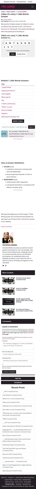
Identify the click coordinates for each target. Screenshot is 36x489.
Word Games (10, 12)
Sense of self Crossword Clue (12, 454)
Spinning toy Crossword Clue (12, 471)
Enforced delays (6, 110)
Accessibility (27, 482)
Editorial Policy (9, 482)
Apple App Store (17, 136)
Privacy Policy (29, 337)
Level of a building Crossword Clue (21, 289)
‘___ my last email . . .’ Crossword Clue (15, 461)
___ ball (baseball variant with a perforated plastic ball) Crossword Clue (16, 440)
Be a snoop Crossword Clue (12, 435)
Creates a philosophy (8, 104)
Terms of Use (19, 482)
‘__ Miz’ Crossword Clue (10, 391)
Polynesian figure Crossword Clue (14, 445)
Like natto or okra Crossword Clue (14, 409)
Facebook (18, 383)
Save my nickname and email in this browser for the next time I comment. (17, 367)
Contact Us (11, 477)
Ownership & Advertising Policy (24, 477)
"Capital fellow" (6, 87)
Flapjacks (4, 113)
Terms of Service (8, 338)
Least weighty (5, 94)
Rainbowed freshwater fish (10, 117)
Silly (2, 100)
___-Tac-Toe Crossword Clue (11, 422)
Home (3, 12)
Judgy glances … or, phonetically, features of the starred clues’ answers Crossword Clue (17, 431)
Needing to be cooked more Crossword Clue (17, 406)
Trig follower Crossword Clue (12, 395)
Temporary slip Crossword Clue (13, 458)
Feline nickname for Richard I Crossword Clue (18, 426)
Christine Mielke (7, 19)
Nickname (7, 351)
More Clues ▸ (18, 121)
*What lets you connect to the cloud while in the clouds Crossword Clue (17, 414)
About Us (4, 477)
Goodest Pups (26, 484)
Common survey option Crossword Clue (23, 278)
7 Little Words (22, 12)
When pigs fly (5, 97)
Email (6, 358)
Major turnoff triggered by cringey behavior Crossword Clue (17, 466)
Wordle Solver (9, 2)
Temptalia (18, 484)
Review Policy (27, 480)
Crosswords (21, 2)
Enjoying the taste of (8, 91)
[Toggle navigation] (32, 6)
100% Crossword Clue (10, 419)
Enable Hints (21, 54)
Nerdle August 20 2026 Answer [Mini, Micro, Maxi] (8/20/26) (24, 300)
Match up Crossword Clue (11, 402)
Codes (30, 2)
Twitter (18, 378)
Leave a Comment (6, 226)
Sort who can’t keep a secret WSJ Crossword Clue (24, 310)
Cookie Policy (9, 480)
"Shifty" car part (6, 107)
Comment (4, 341)
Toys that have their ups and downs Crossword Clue (14, 449)
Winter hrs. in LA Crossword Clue (13, 399)
